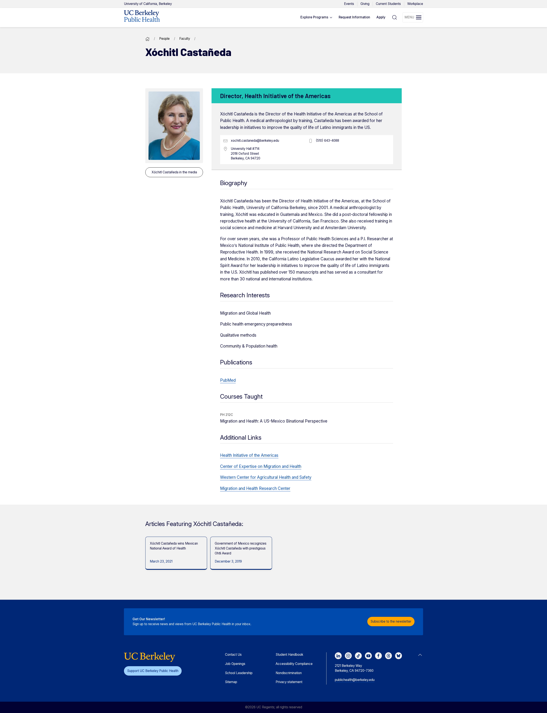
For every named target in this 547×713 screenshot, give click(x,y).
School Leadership (239, 673)
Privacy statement (289, 682)
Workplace (415, 4)
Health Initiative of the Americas (249, 455)
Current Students (388, 4)
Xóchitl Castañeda (174, 172)
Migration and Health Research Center (255, 488)
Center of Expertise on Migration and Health (260, 466)
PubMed (228, 380)
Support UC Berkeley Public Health (152, 671)
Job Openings (235, 664)
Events (349, 4)
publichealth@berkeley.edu (355, 680)
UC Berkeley (148, 4)
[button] (316, 17)
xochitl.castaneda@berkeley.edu (255, 140)
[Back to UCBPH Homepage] (142, 17)
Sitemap (231, 682)
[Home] (147, 39)
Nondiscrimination (289, 673)
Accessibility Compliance (294, 664)
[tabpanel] (174, 553)
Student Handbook (289, 655)
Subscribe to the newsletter (391, 621)
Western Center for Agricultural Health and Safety (265, 477)
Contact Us (233, 655)
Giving (364, 4)
